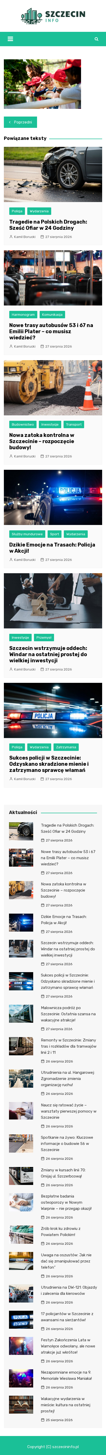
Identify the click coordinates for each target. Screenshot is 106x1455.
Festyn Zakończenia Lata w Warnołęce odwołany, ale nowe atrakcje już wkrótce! (68, 1346)
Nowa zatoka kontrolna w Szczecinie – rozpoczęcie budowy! (41, 441)
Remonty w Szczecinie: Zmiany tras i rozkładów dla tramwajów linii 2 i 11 (68, 1046)
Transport (74, 424)
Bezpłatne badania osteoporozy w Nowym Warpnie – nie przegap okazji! (66, 1202)
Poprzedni (23, 122)
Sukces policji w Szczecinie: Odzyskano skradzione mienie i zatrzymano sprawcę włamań (49, 764)
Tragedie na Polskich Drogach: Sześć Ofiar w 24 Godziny (48, 225)
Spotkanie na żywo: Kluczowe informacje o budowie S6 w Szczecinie (67, 1143)
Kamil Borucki (25, 237)
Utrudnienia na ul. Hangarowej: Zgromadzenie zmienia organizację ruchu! (68, 1078)
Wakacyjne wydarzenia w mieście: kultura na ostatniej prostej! (65, 1404)
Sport (54, 534)
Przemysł (44, 637)
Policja (17, 211)
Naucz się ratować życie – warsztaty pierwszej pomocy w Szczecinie (68, 1111)
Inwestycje (50, 424)
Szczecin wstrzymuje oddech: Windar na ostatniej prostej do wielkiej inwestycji (48, 654)
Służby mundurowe (27, 534)
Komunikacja (52, 315)
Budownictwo (23, 424)
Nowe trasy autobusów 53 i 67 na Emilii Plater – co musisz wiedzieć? (51, 331)
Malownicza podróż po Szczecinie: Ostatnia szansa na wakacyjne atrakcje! (68, 1014)
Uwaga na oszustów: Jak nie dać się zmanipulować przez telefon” (66, 1261)
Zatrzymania (66, 747)
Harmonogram (23, 315)
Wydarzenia (39, 211)
